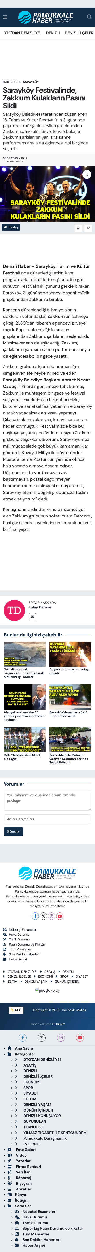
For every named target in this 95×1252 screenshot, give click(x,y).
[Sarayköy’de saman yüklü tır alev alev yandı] (70, 696)
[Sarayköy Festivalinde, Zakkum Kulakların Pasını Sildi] (47, 194)
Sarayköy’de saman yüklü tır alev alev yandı (68, 714)
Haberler (10, 82)
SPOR (64, 976)
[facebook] (23, 1038)
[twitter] (42, 1038)
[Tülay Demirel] (14, 610)
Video (21, 1155)
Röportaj (23, 1177)
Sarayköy (31, 82)
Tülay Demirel (40, 607)
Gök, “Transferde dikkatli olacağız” (22, 757)
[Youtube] (59, 916)
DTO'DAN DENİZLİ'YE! (22, 33)
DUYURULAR (34, 1121)
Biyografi (23, 1183)
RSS (17, 1010)
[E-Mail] (32, 616)
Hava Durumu (19, 934)
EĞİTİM (12, 981)
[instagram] (61, 1038)
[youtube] (80, 1038)
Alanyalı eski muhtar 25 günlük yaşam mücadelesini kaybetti (24, 716)
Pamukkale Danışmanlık (45, 1138)
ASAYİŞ (49, 971)
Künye (20, 1194)
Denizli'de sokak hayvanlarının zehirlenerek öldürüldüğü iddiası (24, 673)
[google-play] (47, 991)
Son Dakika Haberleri (24, 954)
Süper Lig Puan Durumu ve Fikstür (53, 1228)
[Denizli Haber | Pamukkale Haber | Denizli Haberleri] (46, 17)
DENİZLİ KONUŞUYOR (42, 1115)
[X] (43, 916)
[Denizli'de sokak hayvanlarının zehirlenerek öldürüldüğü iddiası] (25, 653)
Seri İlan (22, 1172)
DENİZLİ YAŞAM (36, 981)
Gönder (13, 831)
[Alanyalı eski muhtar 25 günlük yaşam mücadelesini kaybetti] (25, 696)
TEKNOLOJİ (33, 1127)
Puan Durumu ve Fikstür (27, 944)
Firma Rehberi (28, 1166)
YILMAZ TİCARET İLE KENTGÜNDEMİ (55, 1132)
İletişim (22, 1200)
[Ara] (89, 17)
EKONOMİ (45, 976)
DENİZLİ (53, 33)
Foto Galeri (25, 1149)
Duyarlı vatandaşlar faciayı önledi (69, 671)
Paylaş (13, 227)
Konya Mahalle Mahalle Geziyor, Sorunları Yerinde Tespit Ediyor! (68, 759)
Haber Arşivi (18, 959)
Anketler (23, 1189)
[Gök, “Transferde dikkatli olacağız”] (25, 739)
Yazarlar (23, 1160)
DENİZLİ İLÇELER (79, 33)
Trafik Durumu (19, 939)
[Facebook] (35, 916)
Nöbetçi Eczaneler (22, 929)
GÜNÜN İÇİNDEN (67, 981)
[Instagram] (51, 916)
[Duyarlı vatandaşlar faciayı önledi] (70, 653)
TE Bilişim (58, 1024)
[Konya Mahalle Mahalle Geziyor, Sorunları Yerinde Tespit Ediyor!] (70, 739)
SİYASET (82, 976)
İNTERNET (32, 1144)
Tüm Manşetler (20, 949)
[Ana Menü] (5, 17)
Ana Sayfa (24, 1048)
